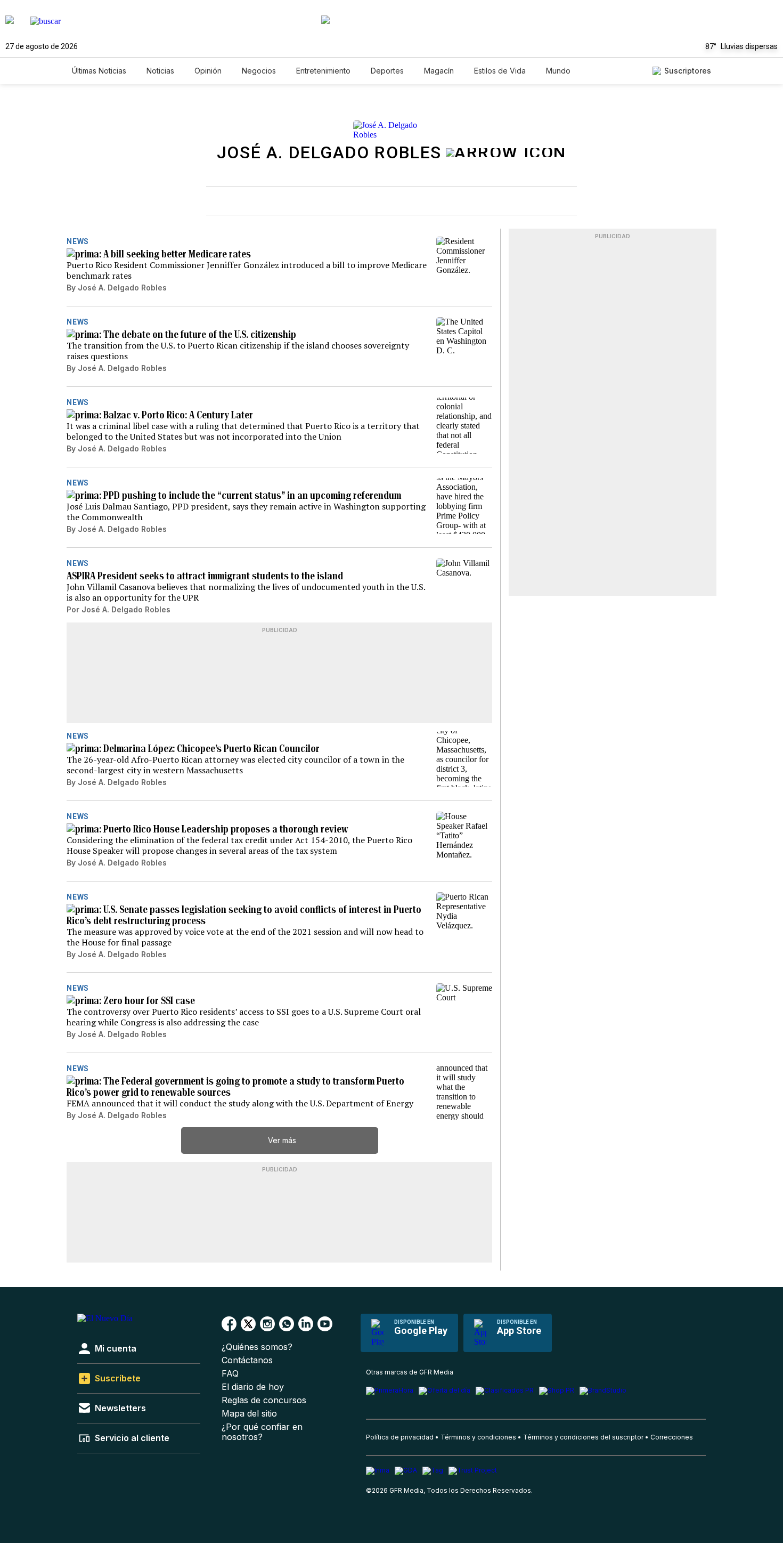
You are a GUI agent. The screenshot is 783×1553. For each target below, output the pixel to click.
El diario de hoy (253, 1387)
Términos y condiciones (478, 1437)
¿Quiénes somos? (257, 1347)
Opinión (208, 70)
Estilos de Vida (500, 70)
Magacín (439, 70)
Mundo (558, 70)
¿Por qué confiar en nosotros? (262, 1432)
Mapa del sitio (249, 1414)
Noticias (160, 70)
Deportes (387, 70)
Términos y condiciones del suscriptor (583, 1437)
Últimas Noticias (99, 70)
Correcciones (671, 1437)
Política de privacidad (400, 1437)
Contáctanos (247, 1360)
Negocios (259, 70)
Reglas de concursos (264, 1400)
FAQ (230, 1374)
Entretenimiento (323, 70)
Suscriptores (687, 70)
